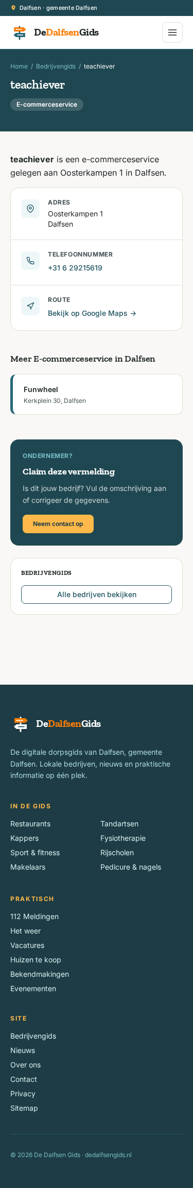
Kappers (24, 838)
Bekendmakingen (39, 974)
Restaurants (30, 823)
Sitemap (24, 1108)
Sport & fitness (35, 852)
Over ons (25, 1064)
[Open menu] (172, 32)
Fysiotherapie (123, 838)
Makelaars (27, 866)
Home (19, 66)
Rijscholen (117, 852)
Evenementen (33, 988)
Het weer (25, 930)
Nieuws (22, 1050)
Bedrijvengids (56, 66)
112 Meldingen (34, 916)
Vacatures (27, 945)
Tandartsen (119, 823)
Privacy (23, 1093)
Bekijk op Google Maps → (92, 313)
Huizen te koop (35, 959)
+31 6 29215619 (75, 267)
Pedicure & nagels (130, 866)
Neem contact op (58, 524)
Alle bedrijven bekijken (96, 594)
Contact (23, 1079)
